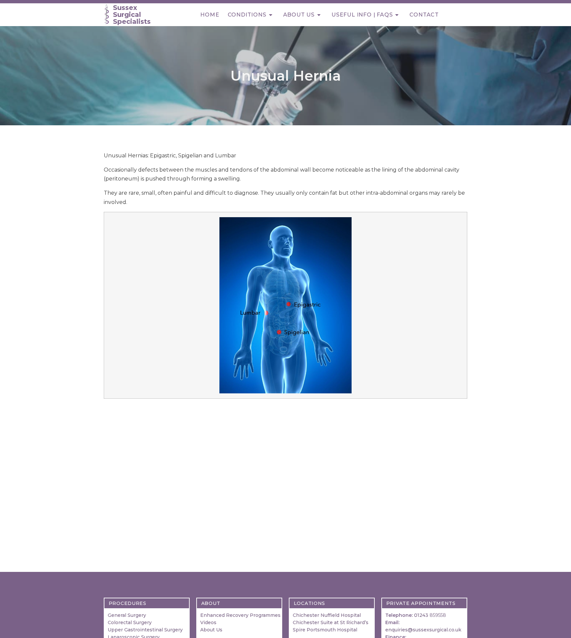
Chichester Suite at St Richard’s (330, 622)
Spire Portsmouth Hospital (326, 630)
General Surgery (127, 615)
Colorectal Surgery (130, 622)
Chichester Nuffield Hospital (327, 615)
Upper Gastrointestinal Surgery (145, 630)
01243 (430, 615)
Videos (208, 622)
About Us (211, 630)
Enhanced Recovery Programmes (240, 615)
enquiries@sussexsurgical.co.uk (423, 630)
